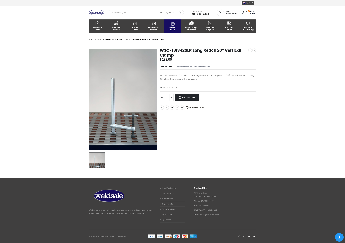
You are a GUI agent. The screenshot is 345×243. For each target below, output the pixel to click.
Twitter (167, 107)
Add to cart (188, 97)
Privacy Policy (168, 193)
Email (182, 107)
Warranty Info (167, 198)
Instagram (249, 236)
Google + (177, 107)
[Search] (180, 12)
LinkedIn (172, 107)
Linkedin (254, 236)
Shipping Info (167, 204)
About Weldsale (169, 188)
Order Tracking (168, 209)
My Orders (166, 219)
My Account (167, 214)
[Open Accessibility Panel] (339, 237)
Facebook (162, 107)
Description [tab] (166, 66)
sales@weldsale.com (209, 214)
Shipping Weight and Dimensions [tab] (193, 66)
